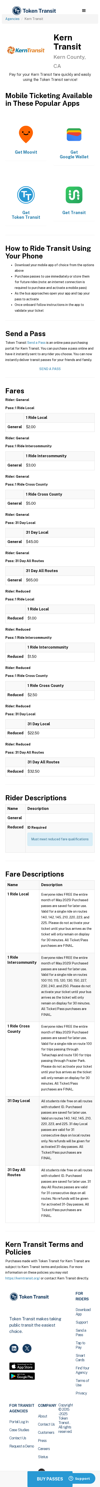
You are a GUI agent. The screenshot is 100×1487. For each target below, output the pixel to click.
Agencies (12, 19)
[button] (84, 11)
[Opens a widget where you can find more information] (79, 1479)
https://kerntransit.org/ (22, 1278)
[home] (33, 11)
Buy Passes (50, 1479)
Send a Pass (36, 342)
